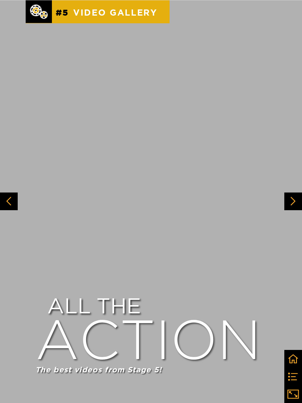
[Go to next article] (293, 201)
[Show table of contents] (293, 376)
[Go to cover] (293, 359)
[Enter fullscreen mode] (293, 394)
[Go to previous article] (9, 201)
